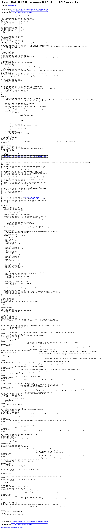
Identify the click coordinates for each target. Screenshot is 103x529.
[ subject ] (24, 12)
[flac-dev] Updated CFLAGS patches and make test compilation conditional (31, 9)
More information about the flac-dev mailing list (12, 527)
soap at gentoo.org (12, 5)
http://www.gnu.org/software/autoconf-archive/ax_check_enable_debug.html (25, 156)
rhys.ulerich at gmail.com (31, 197)
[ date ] (15, 12)
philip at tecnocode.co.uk (36, 198)
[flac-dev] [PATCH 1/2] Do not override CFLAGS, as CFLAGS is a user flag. (29, 11)
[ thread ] (20, 12)
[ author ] (29, 12)
